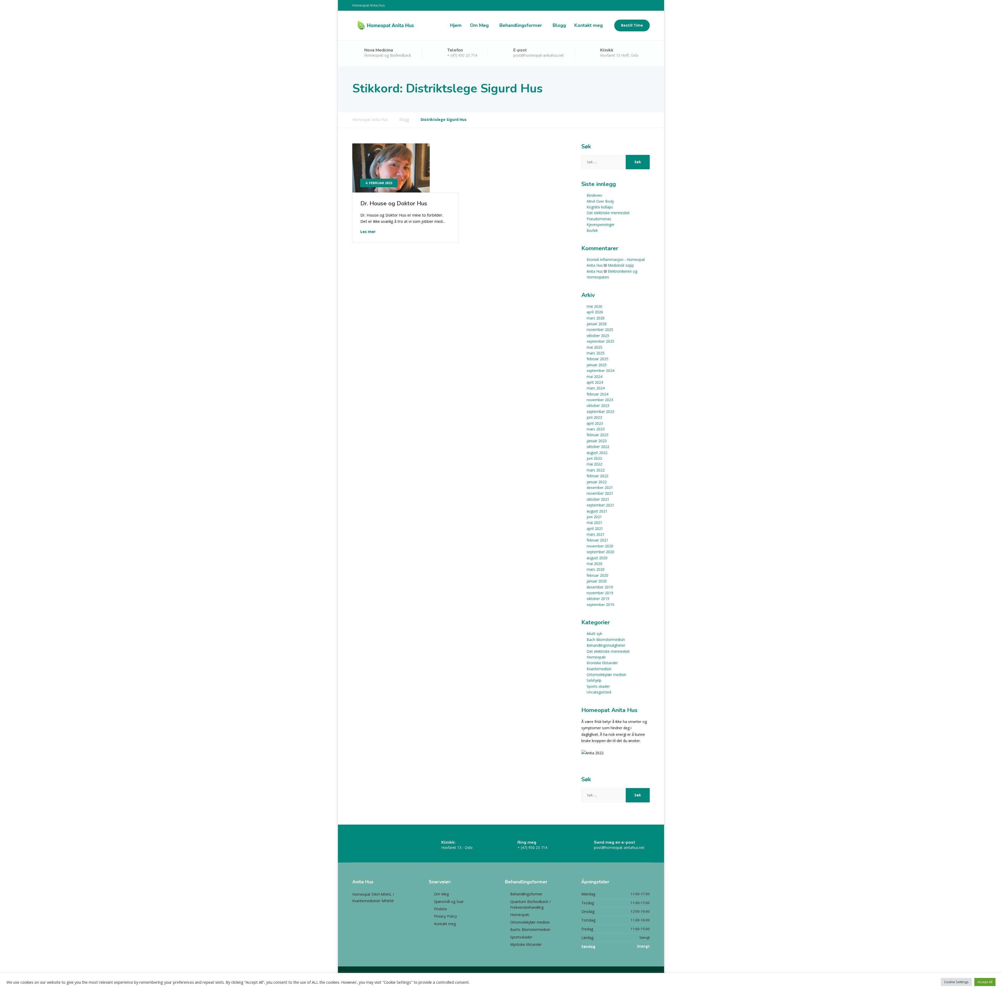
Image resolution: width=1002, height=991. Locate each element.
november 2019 (600, 592)
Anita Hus (595, 271)
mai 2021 (594, 522)
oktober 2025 (598, 335)
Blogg (559, 25)
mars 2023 (596, 429)
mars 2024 (596, 388)
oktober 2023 (598, 405)
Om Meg (479, 25)
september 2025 (600, 341)
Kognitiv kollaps (600, 207)
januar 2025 (597, 364)
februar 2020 (597, 575)
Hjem (456, 25)
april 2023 (595, 423)
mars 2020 (596, 569)
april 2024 (595, 382)
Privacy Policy (445, 916)
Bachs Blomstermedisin (530, 929)
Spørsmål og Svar (449, 901)
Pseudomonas (599, 218)
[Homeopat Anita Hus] (385, 25)
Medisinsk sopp (621, 265)
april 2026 (595, 312)
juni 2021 (594, 516)
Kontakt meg (588, 25)
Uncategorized (599, 692)
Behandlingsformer (520, 25)
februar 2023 (597, 434)
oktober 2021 (598, 499)
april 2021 (595, 528)
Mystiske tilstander (526, 944)
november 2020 (600, 546)
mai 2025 (594, 347)
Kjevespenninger (601, 224)
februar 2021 (597, 540)
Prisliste (440, 908)
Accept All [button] (984, 982)
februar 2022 (597, 475)
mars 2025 (596, 353)
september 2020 (600, 551)
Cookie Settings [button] (956, 982)
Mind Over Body (600, 201)
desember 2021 (600, 487)
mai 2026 (594, 306)
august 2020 (597, 557)
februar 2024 (597, 394)
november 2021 (600, 493)
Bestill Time (632, 25)
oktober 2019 (598, 598)
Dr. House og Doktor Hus (393, 203)
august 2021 (597, 511)
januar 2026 (597, 323)
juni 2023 (594, 417)
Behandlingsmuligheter (606, 645)
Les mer (368, 231)
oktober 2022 (598, 446)
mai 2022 (594, 464)
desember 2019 (600, 587)
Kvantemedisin (599, 668)
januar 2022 (597, 481)
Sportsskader (521, 937)
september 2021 (600, 505)
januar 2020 (597, 581)
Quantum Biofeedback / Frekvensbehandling (530, 904)
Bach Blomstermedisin (606, 639)
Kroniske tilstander (602, 662)
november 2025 (600, 329)
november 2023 (600, 399)
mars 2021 (596, 534)
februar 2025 (597, 358)
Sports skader (598, 686)
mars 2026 (596, 318)
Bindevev (594, 195)
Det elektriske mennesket (608, 212)
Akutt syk (594, 633)
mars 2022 (596, 470)
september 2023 (600, 411)
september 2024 (600, 370)
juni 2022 (594, 458)
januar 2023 (597, 440)
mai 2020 (594, 563)
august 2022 (597, 452)
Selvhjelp (594, 680)
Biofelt (592, 230)
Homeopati (596, 657)
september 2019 (600, 604)
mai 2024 (594, 376)
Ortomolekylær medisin (606, 674)
